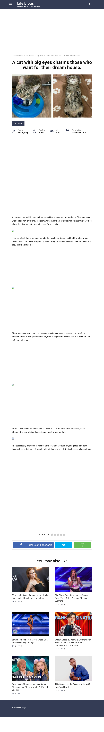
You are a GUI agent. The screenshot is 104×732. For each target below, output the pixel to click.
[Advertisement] (52, 33)
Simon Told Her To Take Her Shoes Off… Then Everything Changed (30, 641)
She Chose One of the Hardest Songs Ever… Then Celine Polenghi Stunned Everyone (71, 598)
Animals (18, 123)
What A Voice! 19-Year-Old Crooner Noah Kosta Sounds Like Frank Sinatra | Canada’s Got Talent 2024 (73, 642)
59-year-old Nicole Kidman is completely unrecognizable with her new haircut (30, 596)
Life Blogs (25, 3)
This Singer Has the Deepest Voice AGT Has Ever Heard (72, 685)
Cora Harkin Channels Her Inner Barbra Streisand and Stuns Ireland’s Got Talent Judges (30, 687)
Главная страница (19, 56)
